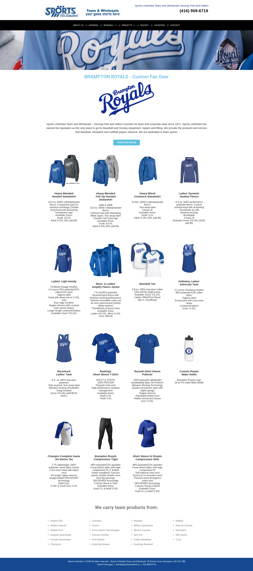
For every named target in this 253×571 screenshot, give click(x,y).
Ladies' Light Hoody (63, 281)
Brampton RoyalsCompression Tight (106, 458)
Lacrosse (159, 25)
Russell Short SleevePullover (147, 373)
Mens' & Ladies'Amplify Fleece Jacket (105, 285)
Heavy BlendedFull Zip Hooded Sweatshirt (106, 196)
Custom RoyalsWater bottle (189, 373)
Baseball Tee (147, 283)
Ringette (127, 25)
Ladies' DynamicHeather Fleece (189, 195)
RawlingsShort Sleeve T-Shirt (105, 373)
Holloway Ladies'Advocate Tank (189, 283)
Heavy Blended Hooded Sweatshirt (64, 195)
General (93, 25)
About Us (78, 25)
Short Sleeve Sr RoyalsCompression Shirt (147, 458)
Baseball (109, 25)
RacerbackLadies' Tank (64, 373)
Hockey (144, 25)
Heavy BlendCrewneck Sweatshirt (147, 195)
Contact (175, 25)
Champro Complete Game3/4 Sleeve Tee (64, 458)
